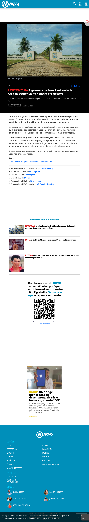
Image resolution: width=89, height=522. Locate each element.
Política (11, 460)
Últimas (11, 464)
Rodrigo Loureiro (21, 505)
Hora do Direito (20, 498)
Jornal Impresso (14, 468)
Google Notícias (46, 184)
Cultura (46, 460)
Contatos (11, 477)
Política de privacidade (12, 481)
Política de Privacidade (44, 323)
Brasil (45, 445)
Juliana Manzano (57, 498)
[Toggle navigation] (86, 4)
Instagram (30, 174)
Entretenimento (50, 464)
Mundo (45, 453)
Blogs (9, 445)
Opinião (10, 457)
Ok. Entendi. (81, 516)
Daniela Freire (56, 492)
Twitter (29, 178)
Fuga (11, 161)
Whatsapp (48, 168)
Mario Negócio (22, 161)
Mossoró (34, 161)
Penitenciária (46, 161)
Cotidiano (12, 449)
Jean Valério (18, 492)
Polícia (45, 457)
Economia (47, 449)
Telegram (35, 171)
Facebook (36, 181)
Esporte (10, 453)
